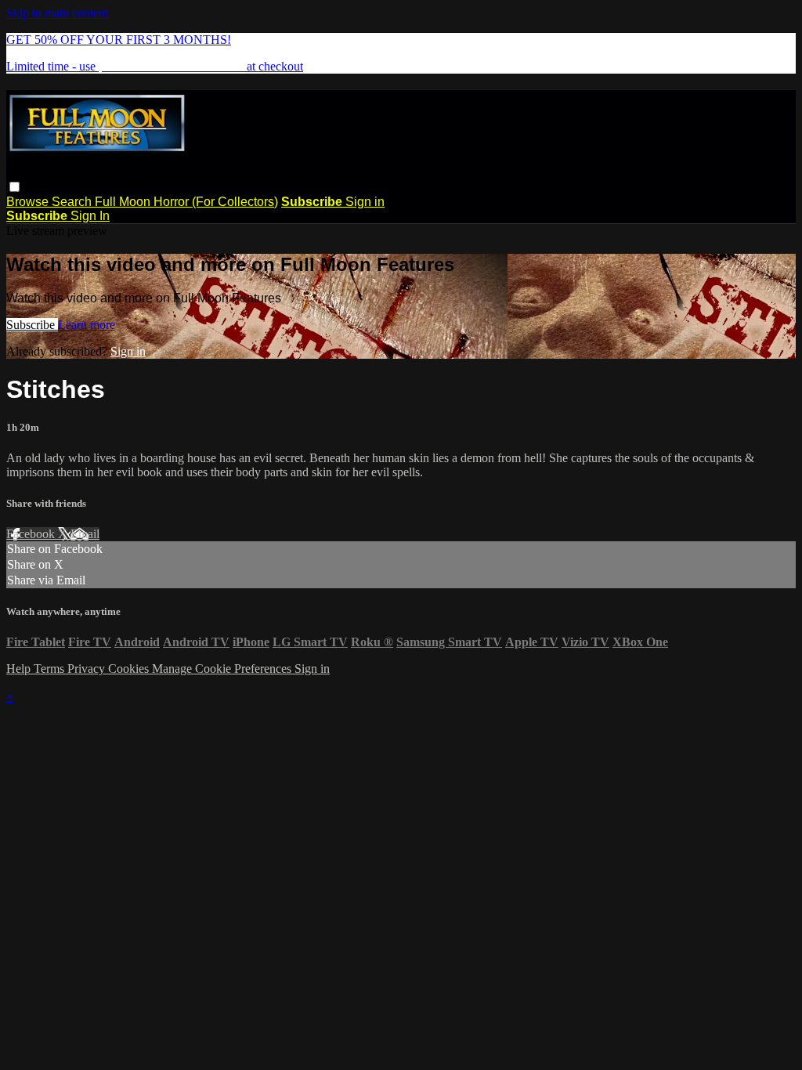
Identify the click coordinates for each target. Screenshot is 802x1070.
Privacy (87, 668)
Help (20, 668)
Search (73, 201)
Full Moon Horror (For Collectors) (186, 201)
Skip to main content (57, 13)
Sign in (365, 201)
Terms (50, 668)
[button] (14, 187)
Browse (29, 201)
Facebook (32, 533)
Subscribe (32, 324)
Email (84, 533)
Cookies (130, 668)
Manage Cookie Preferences (223, 668)
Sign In (90, 215)
